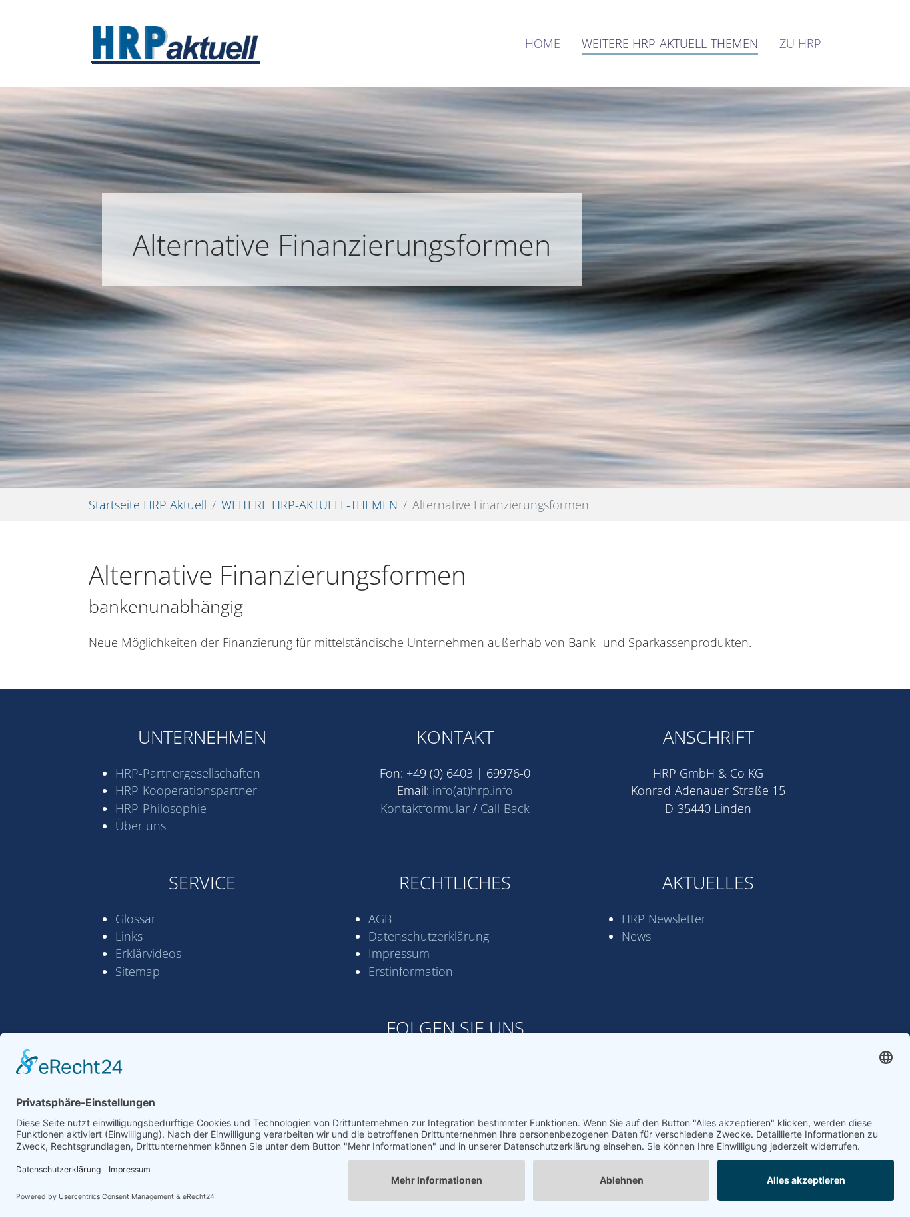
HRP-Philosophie (161, 808)
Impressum (399, 953)
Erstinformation (410, 971)
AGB (380, 919)
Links (129, 936)
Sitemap (137, 971)
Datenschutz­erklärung (428, 936)
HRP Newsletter (664, 919)
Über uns (140, 826)
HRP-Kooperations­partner (186, 790)
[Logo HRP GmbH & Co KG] (174, 43)
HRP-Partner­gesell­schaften (187, 773)
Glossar (135, 919)
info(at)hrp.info (472, 790)
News (636, 936)
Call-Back (505, 808)
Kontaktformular (425, 808)
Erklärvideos (148, 953)
